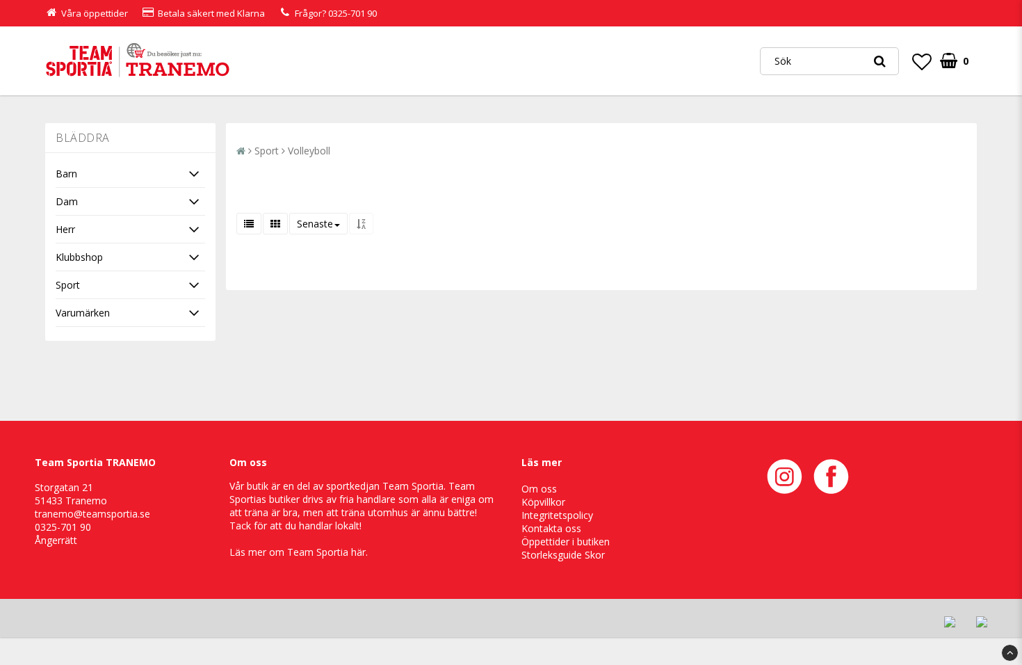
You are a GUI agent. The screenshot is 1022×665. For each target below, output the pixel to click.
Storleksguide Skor (563, 554)
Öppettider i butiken (565, 541)
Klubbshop (79, 257)
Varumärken (83, 312)
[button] (922, 61)
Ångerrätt (56, 540)
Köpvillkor (543, 501)
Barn (66, 173)
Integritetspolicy (557, 515)
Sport (68, 284)
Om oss (539, 488)
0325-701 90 (352, 13)
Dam (67, 201)
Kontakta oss (551, 528)
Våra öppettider (94, 13)
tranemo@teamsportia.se (92, 513)
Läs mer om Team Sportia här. (298, 552)
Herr (65, 229)
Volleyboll (309, 150)
